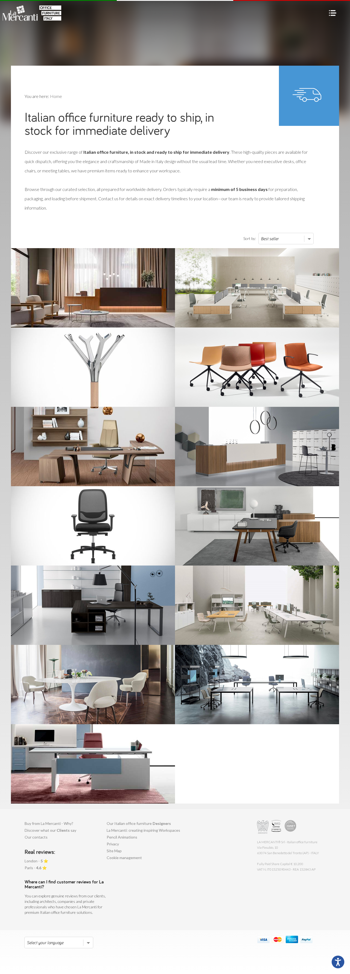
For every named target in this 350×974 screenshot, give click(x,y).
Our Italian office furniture (139, 823)
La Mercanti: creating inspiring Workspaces (143, 830)
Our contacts (36, 837)
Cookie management (124, 857)
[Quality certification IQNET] (290, 827)
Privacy (113, 844)
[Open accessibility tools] (338, 962)
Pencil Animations (122, 837)
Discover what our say (50, 830)
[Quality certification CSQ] (277, 827)
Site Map (114, 850)
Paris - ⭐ (36, 867)
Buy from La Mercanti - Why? (49, 823)
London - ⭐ (36, 861)
